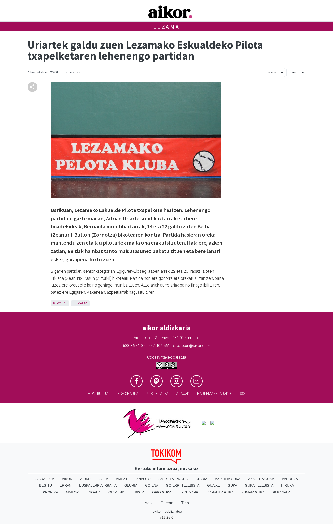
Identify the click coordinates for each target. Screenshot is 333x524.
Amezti (122, 479)
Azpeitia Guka (227, 479)
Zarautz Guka (220, 492)
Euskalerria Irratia (98, 485)
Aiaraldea (44, 479)
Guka (232, 485)
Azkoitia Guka (261, 479)
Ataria (201, 479)
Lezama (166, 27)
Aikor (67, 479)
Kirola (59, 303)
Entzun (271, 72)
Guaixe (213, 485)
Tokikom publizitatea (166, 511)
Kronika (50, 492)
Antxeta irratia (173, 479)
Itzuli (292, 72)
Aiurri (86, 479)
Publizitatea (157, 394)
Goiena (151, 485)
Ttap (185, 503)
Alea (103, 479)
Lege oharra (127, 394)
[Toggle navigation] (30, 12)
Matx (148, 503)
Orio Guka (161, 492)
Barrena (290, 479)
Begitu (45, 485)
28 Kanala (281, 492)
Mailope (73, 492)
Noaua (95, 492)
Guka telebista (259, 485)
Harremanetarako (214, 394)
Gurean (166, 503)
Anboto (143, 479)
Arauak (182, 394)
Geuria (130, 485)
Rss (242, 394)
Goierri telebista (182, 485)
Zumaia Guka (252, 492)
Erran (65, 485)
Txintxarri (189, 492)
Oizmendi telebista (126, 492)
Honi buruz (98, 394)
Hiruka (287, 485)
